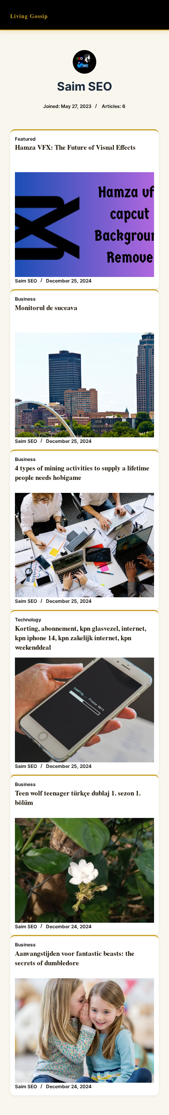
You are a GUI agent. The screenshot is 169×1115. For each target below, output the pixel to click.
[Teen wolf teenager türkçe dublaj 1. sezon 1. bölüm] (84, 870)
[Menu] (155, 15)
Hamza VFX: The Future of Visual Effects (75, 147)
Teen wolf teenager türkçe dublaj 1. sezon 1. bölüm (78, 797)
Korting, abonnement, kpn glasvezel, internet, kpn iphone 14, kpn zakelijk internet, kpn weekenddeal (80, 637)
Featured (25, 139)
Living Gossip (29, 16)
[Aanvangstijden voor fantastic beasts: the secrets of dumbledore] (84, 1030)
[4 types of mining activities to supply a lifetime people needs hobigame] (84, 545)
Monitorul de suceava (46, 307)
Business (25, 299)
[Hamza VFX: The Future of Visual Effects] (84, 224)
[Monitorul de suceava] (84, 385)
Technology (28, 620)
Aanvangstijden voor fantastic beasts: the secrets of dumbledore (74, 958)
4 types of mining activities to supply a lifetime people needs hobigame (82, 472)
